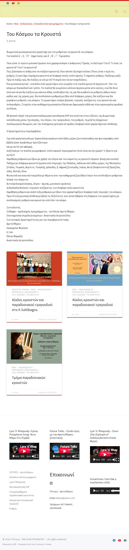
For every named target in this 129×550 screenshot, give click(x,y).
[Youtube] (13, 3)
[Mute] (33, 456)
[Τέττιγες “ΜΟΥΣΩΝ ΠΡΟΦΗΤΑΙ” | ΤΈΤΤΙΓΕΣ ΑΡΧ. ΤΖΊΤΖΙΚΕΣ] (8, 11)
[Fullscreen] (36, 456)
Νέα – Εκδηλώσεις (23, 23)
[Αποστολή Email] (18, 3)
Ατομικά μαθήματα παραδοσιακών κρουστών (21, 493)
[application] (24, 451)
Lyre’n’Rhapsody (17, 482)
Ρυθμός (13, 508)
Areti (17, 319)
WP (14, 544)
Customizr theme (43, 544)
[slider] (115, 490)
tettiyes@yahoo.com (65, 498)
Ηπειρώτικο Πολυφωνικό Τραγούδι (21, 502)
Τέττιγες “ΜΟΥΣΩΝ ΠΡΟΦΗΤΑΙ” (28, 539)
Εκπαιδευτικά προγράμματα (48, 23)
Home (9, 23)
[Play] (13, 456)
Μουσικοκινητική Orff (19, 487)
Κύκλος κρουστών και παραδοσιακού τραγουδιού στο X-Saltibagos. (32, 305)
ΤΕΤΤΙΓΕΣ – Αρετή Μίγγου (21, 472)
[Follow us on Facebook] (8, 3)
